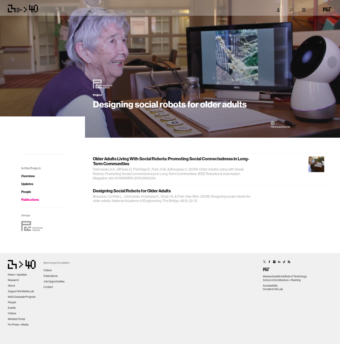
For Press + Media (18, 324)
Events (12, 308)
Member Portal (16, 319)
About (11, 285)
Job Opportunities (54, 281)
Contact (48, 287)
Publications (30, 200)
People (26, 192)
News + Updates (17, 274)
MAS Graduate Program (22, 297)
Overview (28, 176)
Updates (27, 184)
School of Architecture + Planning (282, 280)
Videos (12, 313)
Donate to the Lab (273, 289)
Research (13, 280)
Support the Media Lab (21, 291)
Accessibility (270, 285)
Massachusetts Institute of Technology (285, 276)
